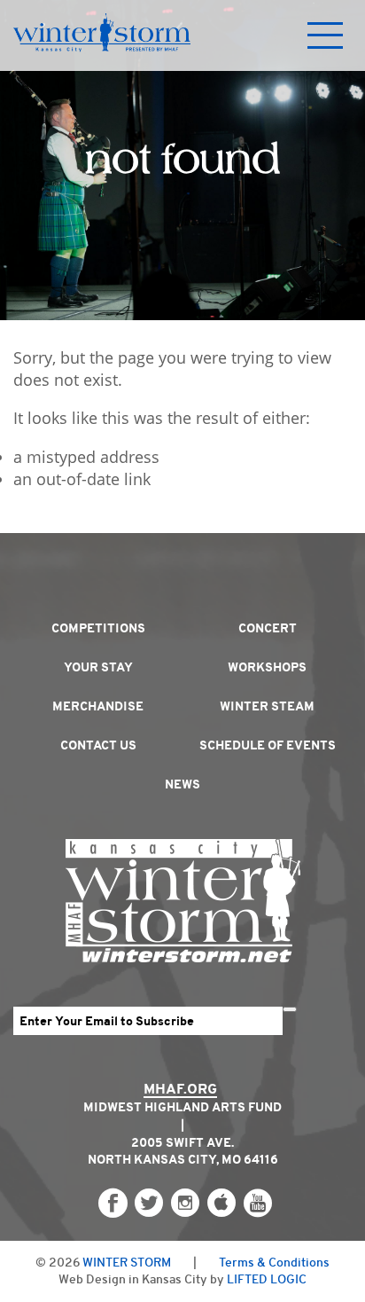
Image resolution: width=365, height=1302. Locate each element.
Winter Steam (267, 706)
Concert (267, 628)
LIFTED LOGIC (267, 1279)
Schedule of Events (267, 745)
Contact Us (98, 745)
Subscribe (290, 1009)
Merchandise (98, 706)
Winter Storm (126, 1262)
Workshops (267, 667)
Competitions (98, 628)
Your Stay (98, 667)
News (182, 784)
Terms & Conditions (274, 1262)
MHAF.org (180, 1088)
